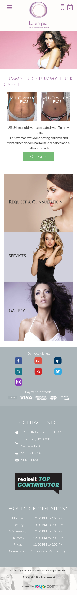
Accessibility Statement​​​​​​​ (39, 577)
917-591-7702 (31, 453)
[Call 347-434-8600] (62, 9)
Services (17, 256)
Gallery (17, 310)
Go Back (38, 156)
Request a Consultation (35, 202)
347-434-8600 (31, 446)
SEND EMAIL (31, 460)
